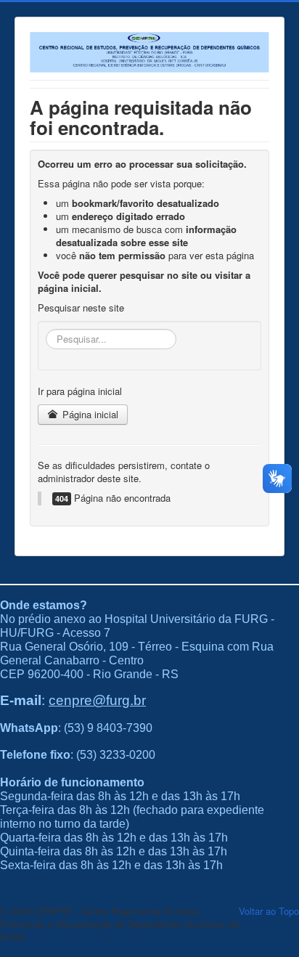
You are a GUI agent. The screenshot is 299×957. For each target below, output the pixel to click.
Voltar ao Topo (269, 911)
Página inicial (89, 414)
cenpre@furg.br (97, 700)
